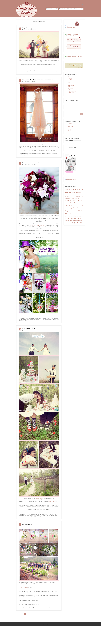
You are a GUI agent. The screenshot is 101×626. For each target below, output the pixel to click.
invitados (67, 216)
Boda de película (27, 70)
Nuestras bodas (71, 92)
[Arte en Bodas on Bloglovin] (70, 170)
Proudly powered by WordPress (46, 623)
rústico (71, 220)
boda (23, 70)
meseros (80, 216)
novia (72, 218)
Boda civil (70, 84)
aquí (44, 234)
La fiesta (69, 89)
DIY (71, 203)
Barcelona (49, 153)
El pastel (81, 8)
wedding (20, 71)
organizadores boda (28, 516)
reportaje (36, 516)
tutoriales (75, 220)
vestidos (69, 222)
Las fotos (70, 79)
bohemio (67, 196)
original (80, 218)
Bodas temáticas (22, 70)
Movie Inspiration (50, 70)
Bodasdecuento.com (52, 501)
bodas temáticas (38, 498)
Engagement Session (32, 515)
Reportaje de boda (51, 70)
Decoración (49, 8)
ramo (23, 320)
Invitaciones (62, 8)
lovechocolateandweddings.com (25, 500)
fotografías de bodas (75, 208)
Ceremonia (21, 606)
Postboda (43, 514)
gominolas (75, 211)
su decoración (49, 144)
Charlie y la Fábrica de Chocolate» (37, 225)
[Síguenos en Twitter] (69, 26)
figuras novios (74, 205)
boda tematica (32, 70)
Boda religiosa (71, 85)
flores (46, 319)
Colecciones (67, 198)
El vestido (69, 8)
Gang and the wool (35, 154)
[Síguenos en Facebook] (70, 27)
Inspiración (32, 70)
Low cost (76, 216)
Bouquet (20, 154)
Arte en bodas (45, 153)
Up (56, 70)
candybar (74, 196)
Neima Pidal (25, 501)
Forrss (59, 623)
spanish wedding (50, 154)
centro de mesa (54, 606)
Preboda (47, 70)
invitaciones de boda (77, 213)
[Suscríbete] (77, 26)
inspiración (44, 70)
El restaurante (22, 153)
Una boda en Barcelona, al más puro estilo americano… (38, 80)
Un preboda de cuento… (29, 328)
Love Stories (43, 70)
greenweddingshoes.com (40, 316)
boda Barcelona (54, 153)
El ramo (76, 8)
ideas (41, 70)
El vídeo (69, 76)
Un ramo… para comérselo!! (30, 163)
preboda (33, 516)
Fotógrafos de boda (45, 515)
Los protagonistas (38, 70)
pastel (66, 220)
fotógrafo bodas (37, 70)
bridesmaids (24, 154)
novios (54, 70)
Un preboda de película (29, 28)
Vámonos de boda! (38, 153)
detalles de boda (77, 200)
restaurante (39, 607)
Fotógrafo (37, 318)
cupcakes (77, 198)
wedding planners (41, 516)
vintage (73, 223)
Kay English (49, 223)
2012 (66, 189)
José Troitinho (44, 154)
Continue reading (39, 67)
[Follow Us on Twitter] (82, 4)
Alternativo (20, 70)
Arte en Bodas (33, 29)
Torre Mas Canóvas (24, 587)
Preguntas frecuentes (72, 91)
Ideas (29, 70)
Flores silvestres (27, 524)
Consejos (26, 70)
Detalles (56, 8)
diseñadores (67, 203)
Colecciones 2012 (73, 198)
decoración (68, 200)
